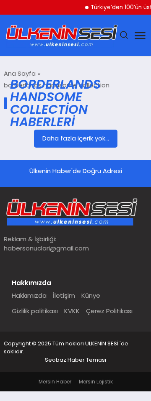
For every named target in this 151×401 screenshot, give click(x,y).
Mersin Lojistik (96, 381)
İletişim (64, 295)
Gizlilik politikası (35, 310)
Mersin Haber (55, 381)
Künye (90, 295)
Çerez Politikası (109, 310)
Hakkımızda (29, 295)
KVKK (72, 310)
